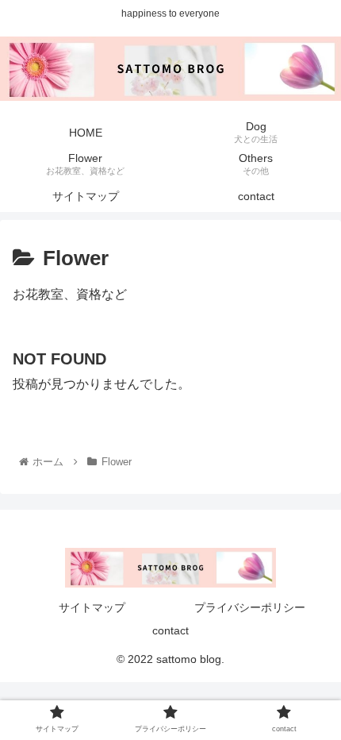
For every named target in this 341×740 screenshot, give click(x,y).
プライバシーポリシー (249, 607)
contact (170, 630)
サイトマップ (92, 607)
